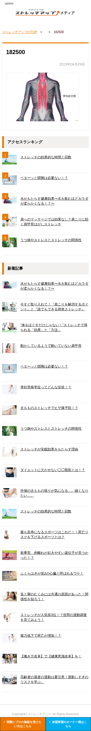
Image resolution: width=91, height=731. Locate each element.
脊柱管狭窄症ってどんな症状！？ (45, 387)
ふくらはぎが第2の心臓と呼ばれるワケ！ (51, 573)
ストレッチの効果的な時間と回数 (45, 157)
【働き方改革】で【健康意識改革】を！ (51, 656)
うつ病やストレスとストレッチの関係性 (51, 240)
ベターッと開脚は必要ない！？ (44, 178)
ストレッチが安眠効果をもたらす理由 (49, 449)
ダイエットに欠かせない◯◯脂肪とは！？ (52, 470)
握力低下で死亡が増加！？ (40, 635)
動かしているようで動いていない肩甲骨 (51, 346)
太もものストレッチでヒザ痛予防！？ (49, 408)
